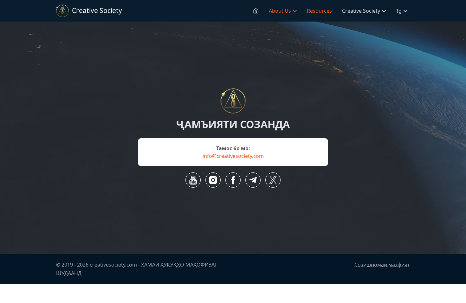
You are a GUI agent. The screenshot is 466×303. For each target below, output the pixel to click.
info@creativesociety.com (233, 155)
